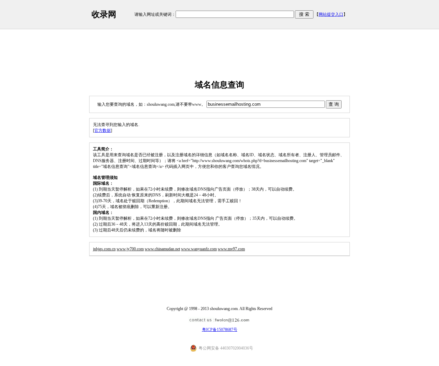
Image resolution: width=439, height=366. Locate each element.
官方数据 (102, 130)
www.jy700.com (130, 249)
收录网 (104, 14)
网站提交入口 (331, 14)
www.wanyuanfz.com (199, 249)
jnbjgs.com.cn (104, 249)
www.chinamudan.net (162, 249)
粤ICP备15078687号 (219, 329)
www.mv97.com (231, 249)
